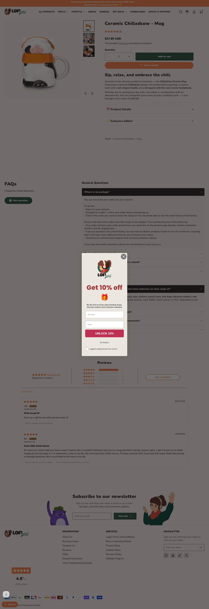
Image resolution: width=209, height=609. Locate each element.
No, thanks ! (104, 343)
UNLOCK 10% (104, 333)
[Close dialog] (123, 256)
